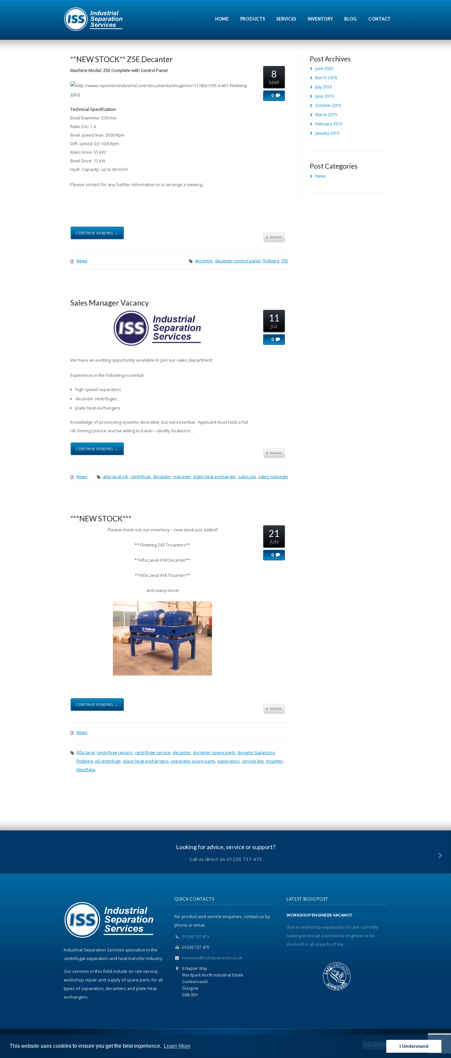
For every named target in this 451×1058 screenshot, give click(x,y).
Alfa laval (85, 752)
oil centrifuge (108, 761)
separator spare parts (193, 761)
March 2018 (326, 78)
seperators (228, 761)
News (81, 261)
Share (274, 237)
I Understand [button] (414, 1046)
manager (182, 476)
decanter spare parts (214, 752)
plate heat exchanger (214, 476)
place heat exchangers (146, 761)
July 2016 (323, 87)
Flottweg (270, 261)
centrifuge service (153, 752)
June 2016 (324, 96)
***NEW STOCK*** (100, 518)
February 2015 (328, 124)
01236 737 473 (195, 937)
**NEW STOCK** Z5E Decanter (121, 59)
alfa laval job (115, 476)
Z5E (284, 261)
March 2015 (326, 114)
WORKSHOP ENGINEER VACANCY (319, 915)
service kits (253, 761)
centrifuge (140, 476)
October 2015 (328, 105)
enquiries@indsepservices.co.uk (212, 958)
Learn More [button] (177, 1046)
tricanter (274, 761)
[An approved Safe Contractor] (337, 977)
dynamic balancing (256, 752)
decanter (204, 261)
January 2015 (327, 133)
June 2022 (324, 68)
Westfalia (85, 770)
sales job (247, 476)
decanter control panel (237, 261)
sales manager (273, 476)
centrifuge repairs (115, 752)
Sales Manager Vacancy (109, 302)
